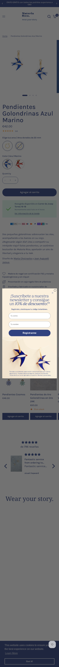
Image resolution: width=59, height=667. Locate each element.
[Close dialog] (55, 290)
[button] (29, 300)
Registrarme (29, 333)
